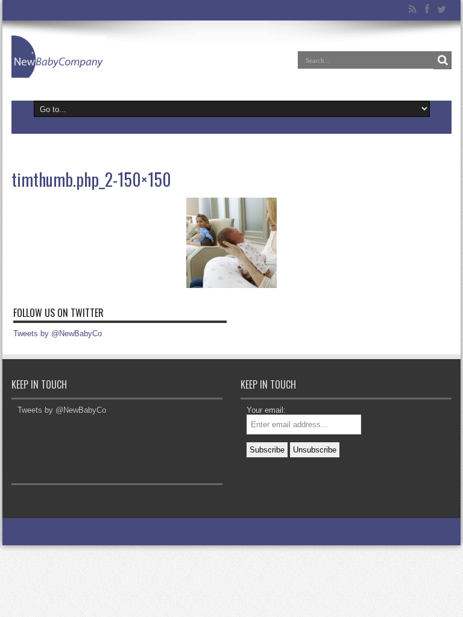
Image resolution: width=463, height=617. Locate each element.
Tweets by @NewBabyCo (57, 333)
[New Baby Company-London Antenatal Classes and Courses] (58, 57)
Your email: (266, 410)
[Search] (442, 60)
